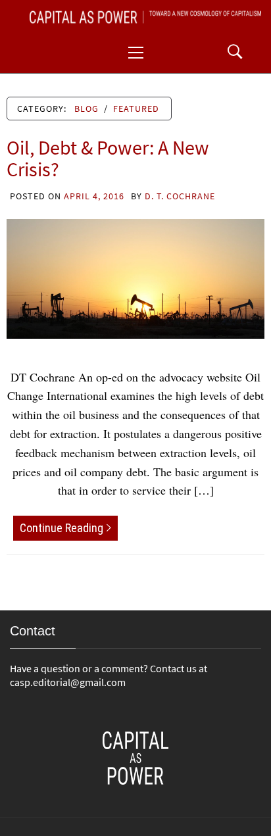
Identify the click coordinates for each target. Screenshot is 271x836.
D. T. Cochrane (180, 196)
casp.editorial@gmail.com (68, 682)
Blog (86, 108)
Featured (136, 108)
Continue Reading (61, 528)
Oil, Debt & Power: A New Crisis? (108, 158)
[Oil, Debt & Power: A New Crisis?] (135, 277)
